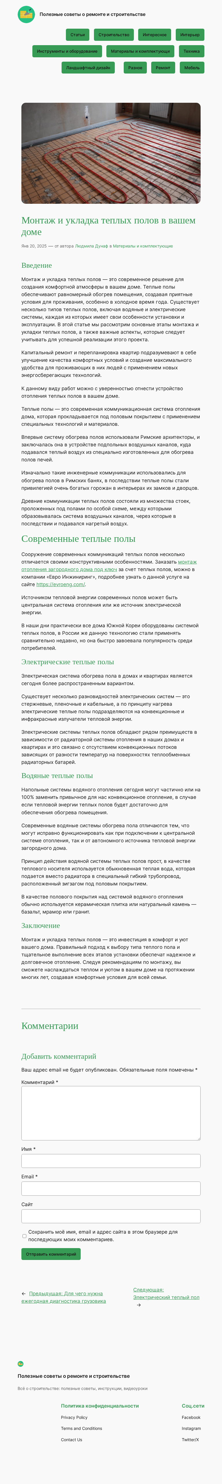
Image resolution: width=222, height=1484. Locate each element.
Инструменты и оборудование (67, 51)
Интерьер (190, 34)
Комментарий (39, 1082)
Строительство (114, 34)
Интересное (154, 34)
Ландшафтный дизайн (88, 67)
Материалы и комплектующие (143, 245)
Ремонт (163, 67)
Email (29, 1177)
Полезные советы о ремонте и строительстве (92, 14)
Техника (192, 51)
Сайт (27, 1204)
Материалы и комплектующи (140, 51)
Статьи (78, 34)
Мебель (192, 67)
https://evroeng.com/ (60, 584)
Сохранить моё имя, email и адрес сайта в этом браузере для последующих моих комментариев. (103, 1235)
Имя (28, 1149)
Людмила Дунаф (91, 245)
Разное (135, 67)
